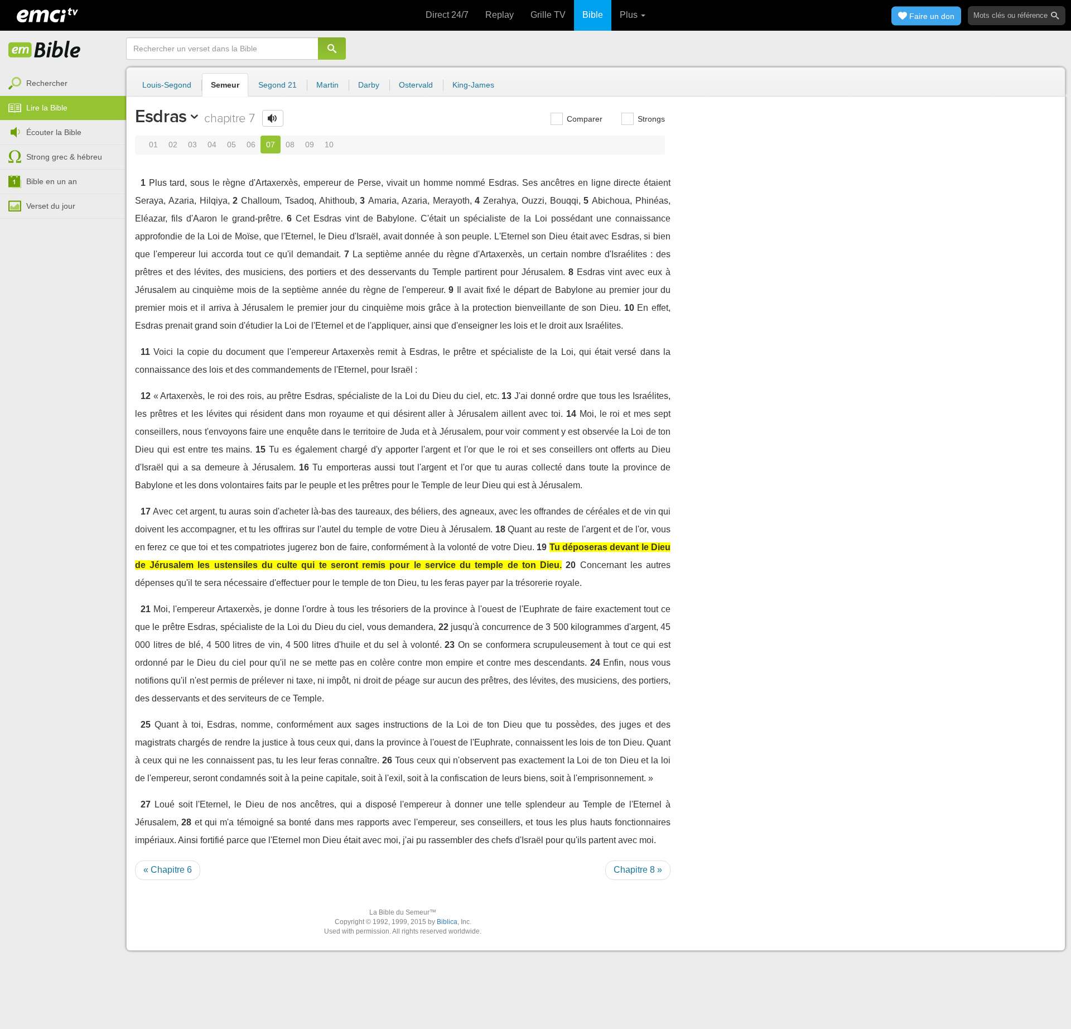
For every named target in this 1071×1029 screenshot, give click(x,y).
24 (595, 662)
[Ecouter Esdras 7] (272, 118)
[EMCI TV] (47, 14)
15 (260, 449)
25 (146, 724)
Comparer (583, 118)
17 (146, 511)
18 (500, 529)
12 (146, 396)
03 (192, 144)
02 (172, 144)
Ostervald (416, 84)
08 (290, 144)
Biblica (447, 922)
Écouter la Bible (53, 132)
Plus (630, 15)
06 (251, 144)
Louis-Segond (166, 84)
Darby (368, 84)
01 (153, 144)
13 (506, 396)
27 (146, 804)
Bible (592, 15)
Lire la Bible (46, 107)
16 (304, 467)
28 (186, 822)
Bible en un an (51, 181)
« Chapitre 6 (167, 869)
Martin (327, 84)
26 (387, 760)
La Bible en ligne (44, 50)
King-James (473, 84)
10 (329, 144)
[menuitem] (63, 83)
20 (571, 565)
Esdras (161, 116)
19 (542, 547)
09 (309, 144)
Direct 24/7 (447, 15)
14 (571, 414)
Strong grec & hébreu (64, 156)
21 (146, 609)
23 (450, 645)
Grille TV (548, 15)
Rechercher (46, 83)
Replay (499, 15)
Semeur (225, 84)
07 (270, 144)
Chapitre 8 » (638, 869)
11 (145, 352)
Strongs (650, 118)
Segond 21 (277, 84)
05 (231, 144)
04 (212, 144)
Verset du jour (50, 205)
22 (443, 627)
